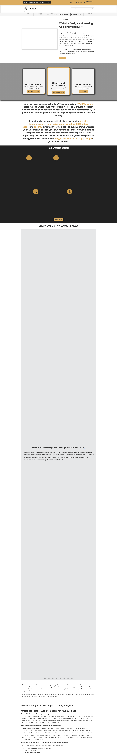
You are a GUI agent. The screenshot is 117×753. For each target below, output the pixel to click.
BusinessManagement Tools (52, 14)
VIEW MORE (58, 219)
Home (27, 13)
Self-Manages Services (76, 14)
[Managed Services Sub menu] (69, 14)
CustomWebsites (40, 14)
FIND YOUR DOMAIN (58, 92)
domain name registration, (51, 124)
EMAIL (81, 2)
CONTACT (62, 58)
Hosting (25, 2)
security (38, 127)
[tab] (44, 678)
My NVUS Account (33, 2)
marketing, (70, 124)
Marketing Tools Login (45, 2)
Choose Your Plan (33, 91)
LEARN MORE (83, 91)
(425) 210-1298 (73, 2)
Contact (89, 13)
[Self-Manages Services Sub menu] (82, 14)
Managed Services (63, 14)
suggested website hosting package (73, 138)
